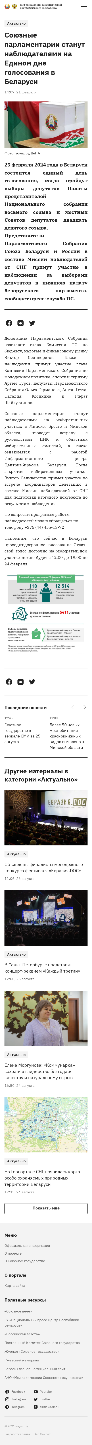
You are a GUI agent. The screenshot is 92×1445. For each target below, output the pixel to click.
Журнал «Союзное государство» (31, 1351)
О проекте (13, 1253)
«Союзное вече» (18, 1310)
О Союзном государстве (24, 1260)
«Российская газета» (22, 1333)
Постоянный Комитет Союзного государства (42, 1342)
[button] (8, 323)
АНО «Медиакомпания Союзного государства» (43, 1377)
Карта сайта (14, 1285)
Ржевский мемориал (21, 1359)
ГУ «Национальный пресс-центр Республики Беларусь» (41, 1322)
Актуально (16, 23)
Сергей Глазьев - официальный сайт (34, 1368)
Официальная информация (27, 1245)
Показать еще (46, 1208)
